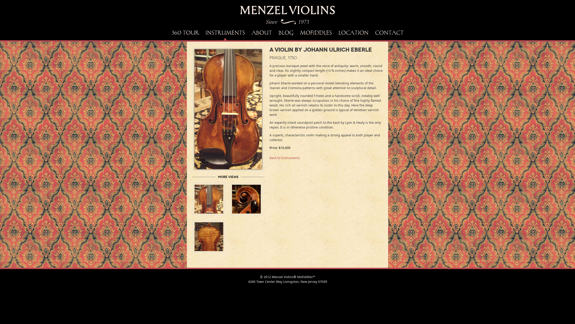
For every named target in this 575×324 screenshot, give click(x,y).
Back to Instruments (285, 158)
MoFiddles (316, 32)
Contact (389, 32)
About (262, 32)
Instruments (225, 32)
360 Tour (185, 32)
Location (353, 32)
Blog (286, 32)
